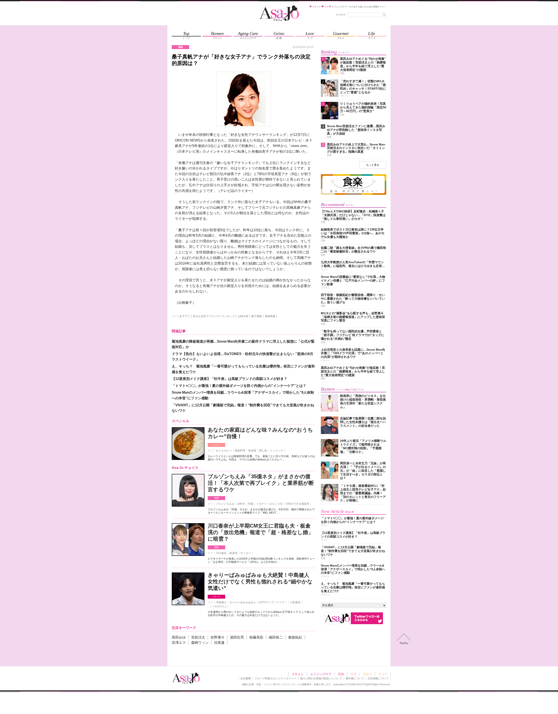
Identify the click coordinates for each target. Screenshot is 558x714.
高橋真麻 (270, 316)
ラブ (353, 674)
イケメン (216, 596)
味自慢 (252, 450)
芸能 (216, 498)
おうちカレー (224, 450)
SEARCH (340, 14)
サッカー (245, 553)
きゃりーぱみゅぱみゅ (243, 602)
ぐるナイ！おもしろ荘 (269, 503)
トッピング (276, 450)
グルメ (367, 674)
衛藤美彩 (256, 637)
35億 (250, 503)
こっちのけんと (218, 606)
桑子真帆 (256, 316)
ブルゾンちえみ (225, 503)
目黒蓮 (219, 642)
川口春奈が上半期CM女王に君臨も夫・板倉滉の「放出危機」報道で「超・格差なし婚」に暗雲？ (260, 532)
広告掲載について (378, 678)
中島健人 (221, 602)
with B (241, 503)
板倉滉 (233, 553)
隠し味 (263, 450)
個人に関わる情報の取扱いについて (321, 678)
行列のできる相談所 (297, 503)
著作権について (355, 678)
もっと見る (372, 164)
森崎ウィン (200, 642)
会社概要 (245, 678)
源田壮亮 (237, 637)
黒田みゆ (179, 637)
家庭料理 (240, 450)
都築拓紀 (295, 637)
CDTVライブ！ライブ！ (273, 602)
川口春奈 (221, 553)
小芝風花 (295, 602)
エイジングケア (321, 674)
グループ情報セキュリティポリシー (275, 678)
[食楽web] (353, 194)
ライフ (216, 445)
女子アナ (184, 316)
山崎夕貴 (243, 316)
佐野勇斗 (218, 637)
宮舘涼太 (198, 637)
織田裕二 (276, 637)
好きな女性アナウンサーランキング (214, 316)
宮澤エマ (179, 642)
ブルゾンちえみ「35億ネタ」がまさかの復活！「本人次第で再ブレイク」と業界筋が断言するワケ (261, 482)
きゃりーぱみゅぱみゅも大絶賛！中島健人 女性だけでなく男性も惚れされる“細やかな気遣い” (260, 581)
